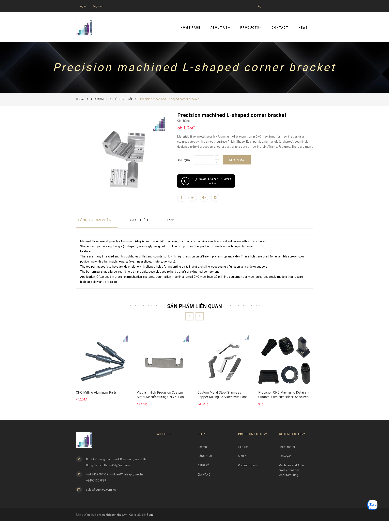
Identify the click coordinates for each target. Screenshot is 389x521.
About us (219, 27)
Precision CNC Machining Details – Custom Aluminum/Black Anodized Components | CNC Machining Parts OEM (284, 395)
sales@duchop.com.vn (101, 489)
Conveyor (285, 456)
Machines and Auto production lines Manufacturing (291, 470)
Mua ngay (237, 160)
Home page (190, 27)
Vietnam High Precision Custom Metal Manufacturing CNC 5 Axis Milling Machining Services (160, 395)
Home (80, 99)
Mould (242, 456)
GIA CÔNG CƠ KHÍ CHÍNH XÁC (112, 99)
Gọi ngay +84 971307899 (211, 181)
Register (98, 6)
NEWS (303, 27)
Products (249, 27)
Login (82, 6)
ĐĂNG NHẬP (205, 456)
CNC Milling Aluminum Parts (96, 392)
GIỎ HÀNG (204, 474)
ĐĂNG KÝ (203, 465)
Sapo (150, 514)
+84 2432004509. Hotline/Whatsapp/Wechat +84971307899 (115, 477)
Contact (280, 27)
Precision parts (248, 465)
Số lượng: (184, 160)
